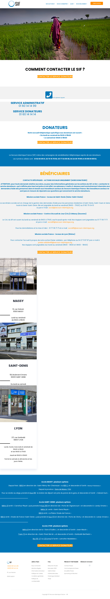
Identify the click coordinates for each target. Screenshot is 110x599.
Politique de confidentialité (36, 580)
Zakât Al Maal (51, 571)
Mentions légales (36, 568)
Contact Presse (68, 566)
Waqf (49, 579)
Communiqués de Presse (71, 568)
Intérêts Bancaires (53, 573)
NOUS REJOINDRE (81, 4)
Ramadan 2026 (52, 568)
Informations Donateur (38, 571)
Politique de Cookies (37, 573)
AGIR (71, 4)
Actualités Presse (69, 571)
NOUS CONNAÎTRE (62, 4)
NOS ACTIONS (50, 4)
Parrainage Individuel (53, 576)
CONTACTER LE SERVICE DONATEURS (55, 76)
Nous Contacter (36, 566)
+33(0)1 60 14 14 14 (12, 568)
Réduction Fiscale (53, 566)
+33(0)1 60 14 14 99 (12, 566)
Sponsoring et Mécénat (70, 573)
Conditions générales (37, 576)
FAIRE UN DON (97, 3)
